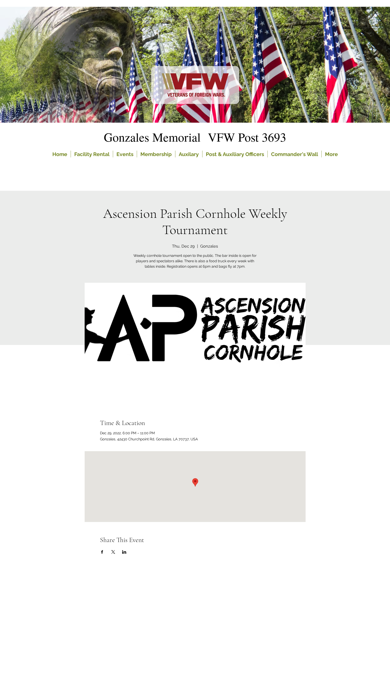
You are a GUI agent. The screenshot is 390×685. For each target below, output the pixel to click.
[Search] (301, 87)
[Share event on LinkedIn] (124, 552)
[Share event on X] (113, 552)
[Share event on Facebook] (102, 552)
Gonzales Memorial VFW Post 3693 (195, 137)
